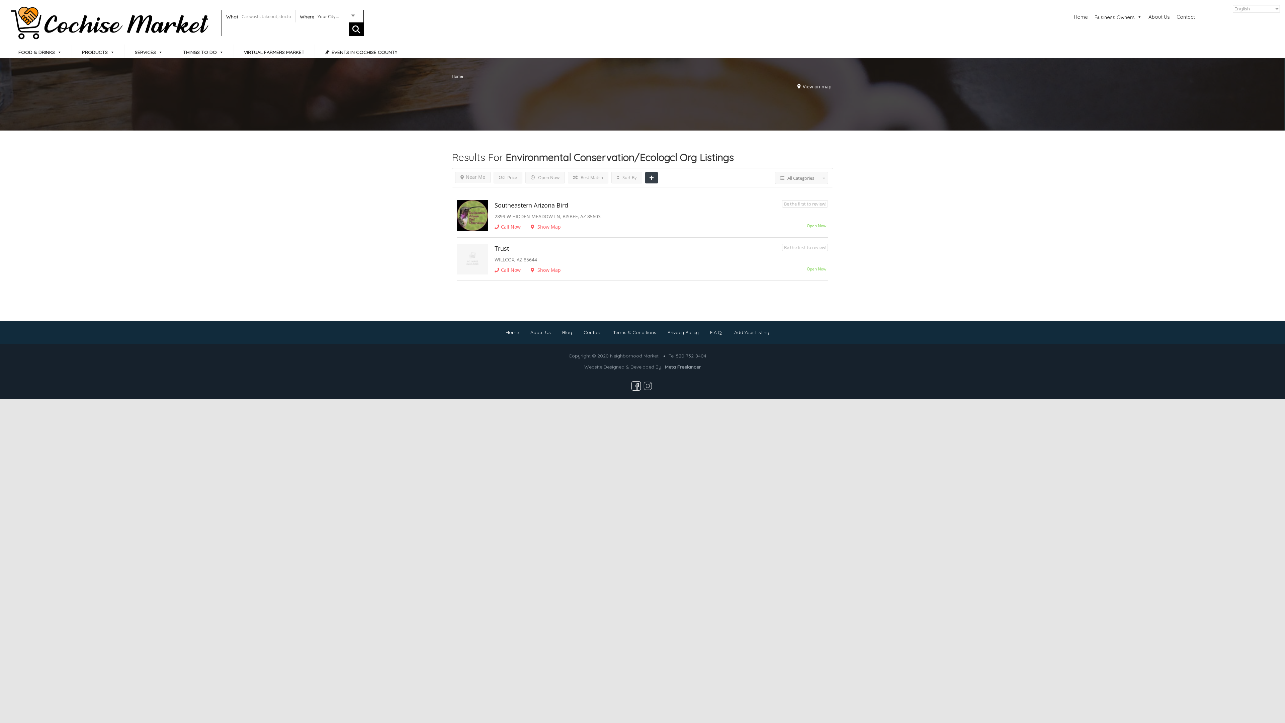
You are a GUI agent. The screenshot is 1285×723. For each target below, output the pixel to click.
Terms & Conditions (634, 332)
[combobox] (327, 17)
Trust (502, 248)
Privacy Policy (683, 332)
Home (1081, 17)
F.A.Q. (716, 332)
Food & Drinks (36, 52)
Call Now (511, 227)
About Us (1159, 17)
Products (95, 52)
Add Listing (1256, 16)
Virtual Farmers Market (274, 52)
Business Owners (1115, 17)
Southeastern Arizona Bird (531, 205)
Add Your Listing (751, 332)
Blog (567, 332)
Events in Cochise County (364, 52)
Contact (1186, 17)
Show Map (548, 227)
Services (145, 52)
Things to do (200, 52)
